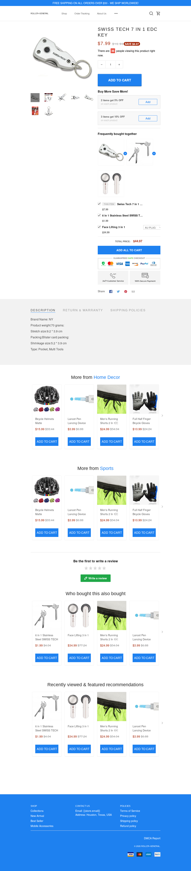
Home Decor (107, 377)
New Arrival (37, 816)
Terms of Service (130, 811)
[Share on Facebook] (110, 291)
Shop (64, 13)
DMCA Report (152, 838)
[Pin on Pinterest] (125, 291)
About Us (101, 13)
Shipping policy (129, 821)
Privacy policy (128, 816)
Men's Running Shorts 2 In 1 (109, 421)
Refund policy (128, 826)
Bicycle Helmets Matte (44, 421)
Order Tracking (82, 13)
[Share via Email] (133, 291)
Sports (107, 468)
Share (101, 291)
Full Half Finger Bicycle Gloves (142, 421)
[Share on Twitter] (118, 291)
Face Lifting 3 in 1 (113, 227)
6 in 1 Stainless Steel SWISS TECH (122, 215)
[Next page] (90, 57)
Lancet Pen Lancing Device (77, 421)
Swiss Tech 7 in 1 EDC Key (130, 204)
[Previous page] (34, 57)
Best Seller (37, 821)
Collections (37, 811)
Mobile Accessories (42, 826)
